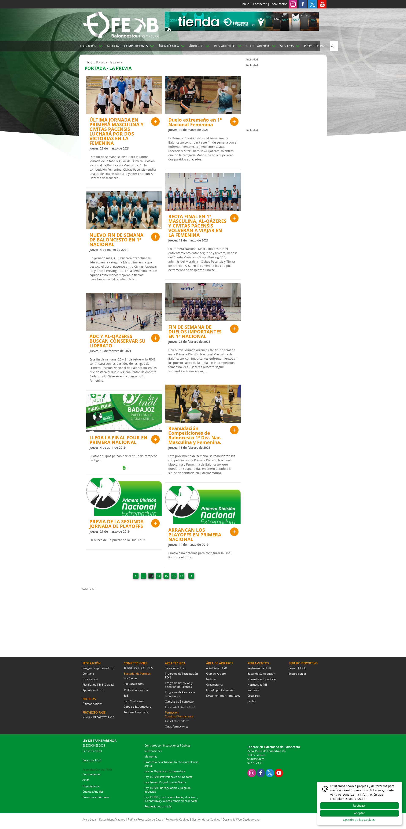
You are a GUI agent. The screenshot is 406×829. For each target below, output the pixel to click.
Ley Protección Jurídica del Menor (165, 782)
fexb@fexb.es (255, 759)
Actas (85, 780)
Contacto (88, 674)
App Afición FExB (92, 690)
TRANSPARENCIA (258, 46)
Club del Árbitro (216, 674)
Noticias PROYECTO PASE (98, 717)
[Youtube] (322, 4)
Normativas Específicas (261, 679)
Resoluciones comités (157, 806)
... (143, 576)
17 (181, 576)
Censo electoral (92, 751)
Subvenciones (153, 751)
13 (151, 576)
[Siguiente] (191, 576)
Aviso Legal (89, 819)
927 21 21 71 (255, 763)
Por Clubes (130, 678)
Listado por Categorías (220, 690)
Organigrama (214, 684)
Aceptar (359, 813)
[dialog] (359, 803)
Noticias (211, 679)
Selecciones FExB (175, 668)
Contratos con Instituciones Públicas (167, 745)
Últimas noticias (92, 704)
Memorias (150, 756)
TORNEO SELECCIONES (138, 668)
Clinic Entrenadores (177, 721)
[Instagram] (293, 4)
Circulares (253, 695)
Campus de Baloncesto (179, 701)
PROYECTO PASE (315, 46)
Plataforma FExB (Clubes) (98, 684)
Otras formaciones (176, 726)
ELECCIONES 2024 (93, 745)
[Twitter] (312, 4)
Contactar (260, 4)
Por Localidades (134, 684)
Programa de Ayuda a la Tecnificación (180, 694)
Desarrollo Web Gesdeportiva (241, 819)
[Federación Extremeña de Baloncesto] (120, 24)
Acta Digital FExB (216, 668)
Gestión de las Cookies (206, 819)
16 (174, 576)
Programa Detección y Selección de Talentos (179, 685)
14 (158, 576)
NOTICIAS (114, 46)
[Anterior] (136, 576)
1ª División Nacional (136, 690)
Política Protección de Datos (145, 819)
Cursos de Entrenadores (180, 707)
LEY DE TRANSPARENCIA (99, 741)
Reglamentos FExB (259, 668)
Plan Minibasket (134, 701)
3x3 (126, 695)
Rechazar (359, 805)
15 (166, 576)
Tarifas (251, 701)
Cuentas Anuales (92, 791)
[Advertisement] (163, 621)
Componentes (91, 774)
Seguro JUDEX (297, 668)
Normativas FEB (257, 684)
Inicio (245, 4)
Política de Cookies (177, 819)
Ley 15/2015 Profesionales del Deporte (168, 777)
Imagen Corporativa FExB (98, 668)
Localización (279, 4)
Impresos (253, 690)
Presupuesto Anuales (95, 797)
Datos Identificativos (112, 819)
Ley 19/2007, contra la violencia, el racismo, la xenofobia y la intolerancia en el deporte (171, 799)
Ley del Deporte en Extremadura (164, 771)
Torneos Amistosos (136, 712)
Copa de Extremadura (137, 706)
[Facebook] (303, 4)
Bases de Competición (261, 674)
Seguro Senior (297, 674)
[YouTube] (279, 772)
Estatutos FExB (91, 760)
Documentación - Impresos (223, 695)
